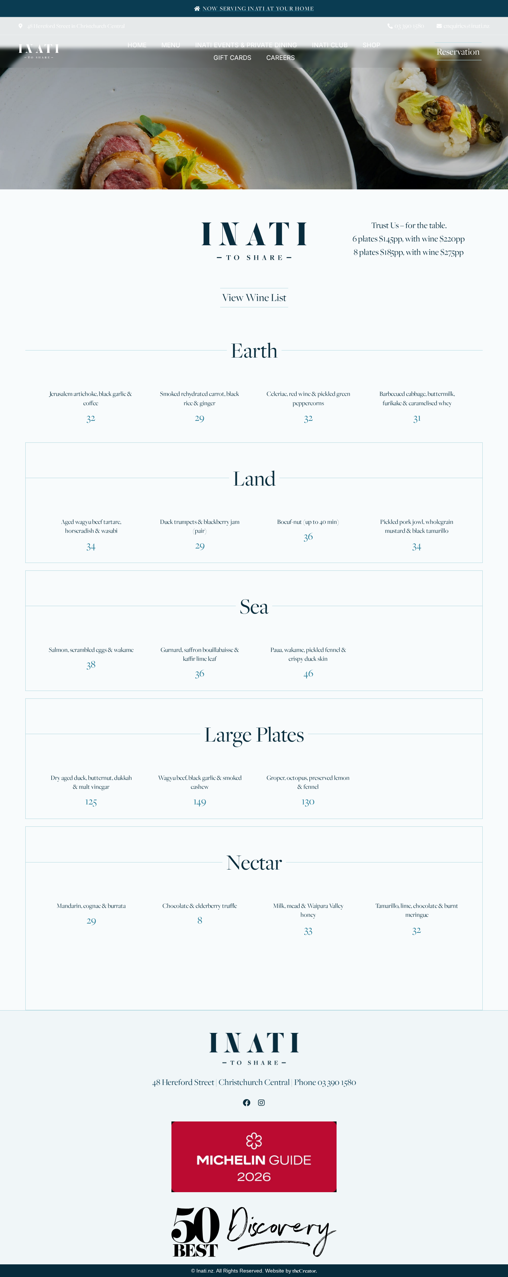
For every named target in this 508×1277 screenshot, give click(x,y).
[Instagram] (261, 1103)
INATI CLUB (330, 45)
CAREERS (280, 57)
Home (137, 45)
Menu (170, 45)
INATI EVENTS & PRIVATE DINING (246, 45)
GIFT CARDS (232, 57)
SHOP (371, 45)
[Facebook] (246, 1103)
